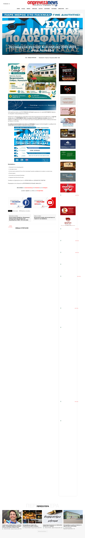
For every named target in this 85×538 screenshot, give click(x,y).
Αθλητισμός (42, 43)
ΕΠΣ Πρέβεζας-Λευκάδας (24, 210)
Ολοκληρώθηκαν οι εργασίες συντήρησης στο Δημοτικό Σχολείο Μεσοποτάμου (72, 526)
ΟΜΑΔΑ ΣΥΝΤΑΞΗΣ (32, 57)
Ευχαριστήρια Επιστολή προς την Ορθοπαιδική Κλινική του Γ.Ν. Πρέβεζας (52, 526)
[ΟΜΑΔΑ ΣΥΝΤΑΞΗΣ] (11, 228)
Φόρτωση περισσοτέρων (42, 531)
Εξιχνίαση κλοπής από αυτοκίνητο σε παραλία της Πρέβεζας (44, 218)
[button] (6, 3)
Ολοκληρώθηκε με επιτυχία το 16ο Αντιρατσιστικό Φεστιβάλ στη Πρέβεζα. (30, 526)
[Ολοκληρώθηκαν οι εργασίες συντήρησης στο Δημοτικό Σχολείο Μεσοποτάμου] (73, 516)
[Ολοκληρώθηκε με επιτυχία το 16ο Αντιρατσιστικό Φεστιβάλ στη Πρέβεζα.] (32, 516)
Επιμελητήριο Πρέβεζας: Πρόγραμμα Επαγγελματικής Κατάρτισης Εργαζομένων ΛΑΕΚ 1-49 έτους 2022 (19, 219)
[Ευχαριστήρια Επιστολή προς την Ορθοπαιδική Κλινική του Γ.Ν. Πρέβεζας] (52, 516)
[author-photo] (3, 528)
